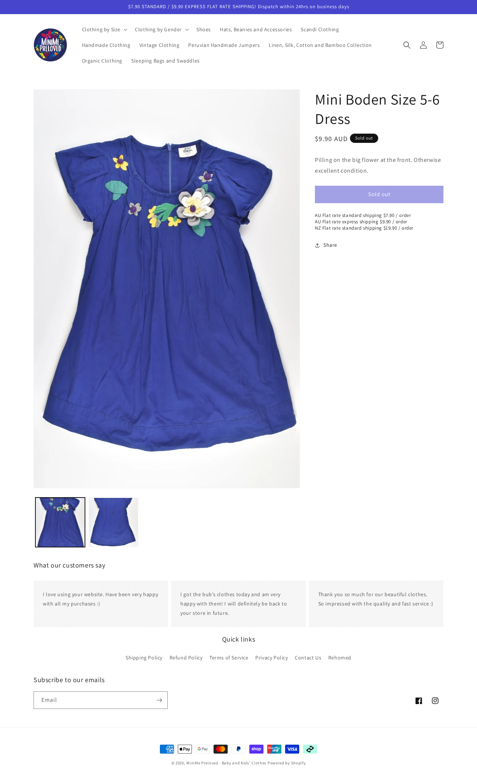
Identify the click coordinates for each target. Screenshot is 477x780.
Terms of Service (229, 657)
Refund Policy (186, 657)
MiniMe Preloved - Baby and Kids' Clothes (226, 762)
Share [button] (330, 245)
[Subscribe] (159, 700)
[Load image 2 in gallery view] (113, 522)
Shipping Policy (144, 657)
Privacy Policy (271, 657)
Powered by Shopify (287, 762)
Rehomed (339, 657)
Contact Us (308, 657)
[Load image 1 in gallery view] (60, 522)
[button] (104, 29)
